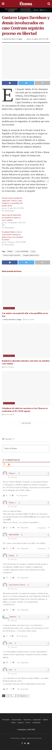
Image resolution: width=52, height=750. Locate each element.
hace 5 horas (8, 414)
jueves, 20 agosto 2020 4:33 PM (37, 39)
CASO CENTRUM (22, 251)
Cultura (13, 722)
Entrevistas (27, 720)
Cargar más (26, 423)
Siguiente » (24, 696)
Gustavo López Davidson (11, 255)
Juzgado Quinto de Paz (31, 255)
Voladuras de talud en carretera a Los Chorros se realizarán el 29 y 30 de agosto (25, 409)
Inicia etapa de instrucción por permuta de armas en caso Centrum (11, 217)
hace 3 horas (8, 367)
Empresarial (37, 720)
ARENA (10, 251)
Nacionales (9, 308)
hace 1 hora (29, 319)
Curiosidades (36, 722)
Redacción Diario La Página (13, 39)
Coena (33, 251)
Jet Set (27, 722)
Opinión (45, 720)
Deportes (20, 722)
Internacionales (16, 720)
